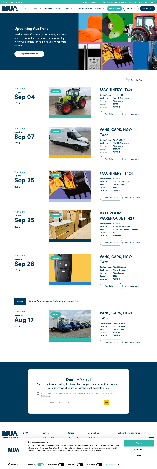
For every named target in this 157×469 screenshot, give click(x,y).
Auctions (48, 8)
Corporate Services (84, 8)
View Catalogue (111, 114)
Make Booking (114, 8)
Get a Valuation (135, 2)
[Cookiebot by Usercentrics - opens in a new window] (13, 464)
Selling (68, 8)
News (85, 2)
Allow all (139, 443)
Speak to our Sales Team (68, 301)
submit (106, 402)
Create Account (131, 8)
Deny (139, 455)
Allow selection (139, 449)
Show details (111, 465)
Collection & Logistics (116, 2)
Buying (58, 8)
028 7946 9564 (13, 2)
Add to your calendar (133, 114)
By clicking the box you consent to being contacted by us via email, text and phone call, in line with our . (77, 395)
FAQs (146, 2)
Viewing (102, 2)
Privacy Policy (45, 396)
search (40, 8)
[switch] (61, 464)
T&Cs (153, 2)
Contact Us (99, 8)
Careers (92, 2)
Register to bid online (29, 54)
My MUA (146, 8)
